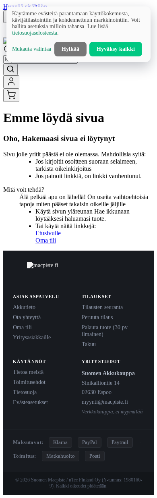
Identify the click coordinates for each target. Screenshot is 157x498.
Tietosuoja (25, 392)
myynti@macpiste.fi (105, 401)
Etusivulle (48, 233)
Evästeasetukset (30, 402)
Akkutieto (24, 307)
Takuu (89, 344)
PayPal (89, 442)
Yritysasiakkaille (32, 337)
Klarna (60, 442)
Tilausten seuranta (102, 307)
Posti (94, 456)
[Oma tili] (11, 82)
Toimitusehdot (29, 382)
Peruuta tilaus (97, 317)
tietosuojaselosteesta (34, 33)
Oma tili (45, 240)
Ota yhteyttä (27, 317)
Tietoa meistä (28, 372)
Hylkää (70, 49)
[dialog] (78, 34)
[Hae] (10, 69)
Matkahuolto (60, 456)
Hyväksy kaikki (116, 49)
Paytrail (120, 442)
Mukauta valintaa (31, 49)
